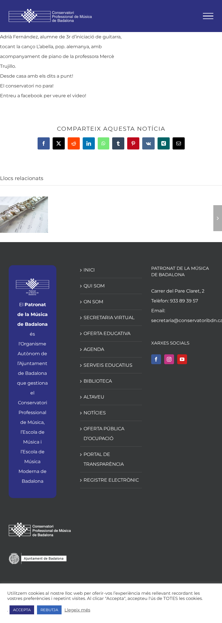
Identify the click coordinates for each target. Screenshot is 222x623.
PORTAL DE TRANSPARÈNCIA (104, 459)
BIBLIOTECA (98, 381)
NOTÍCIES (95, 413)
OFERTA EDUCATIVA (107, 333)
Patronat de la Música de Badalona (32, 314)
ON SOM (93, 301)
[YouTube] (182, 359)
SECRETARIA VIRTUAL (109, 317)
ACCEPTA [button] (22, 609)
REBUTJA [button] (49, 609)
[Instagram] (169, 359)
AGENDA (94, 349)
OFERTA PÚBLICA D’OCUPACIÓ (104, 433)
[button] (4, 218)
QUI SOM (94, 286)
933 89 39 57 (184, 301)
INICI (89, 270)
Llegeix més (77, 610)
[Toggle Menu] (208, 16)
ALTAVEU (94, 397)
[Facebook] (156, 359)
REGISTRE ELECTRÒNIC (111, 480)
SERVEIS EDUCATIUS (108, 365)
